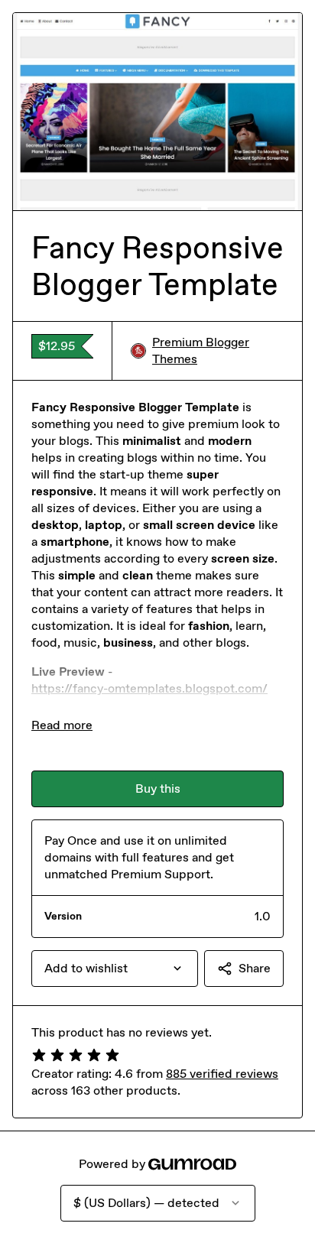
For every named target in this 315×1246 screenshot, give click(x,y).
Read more (62, 725)
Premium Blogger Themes (200, 350)
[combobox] (114, 968)
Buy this (157, 788)
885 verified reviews (222, 1073)
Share (255, 968)
